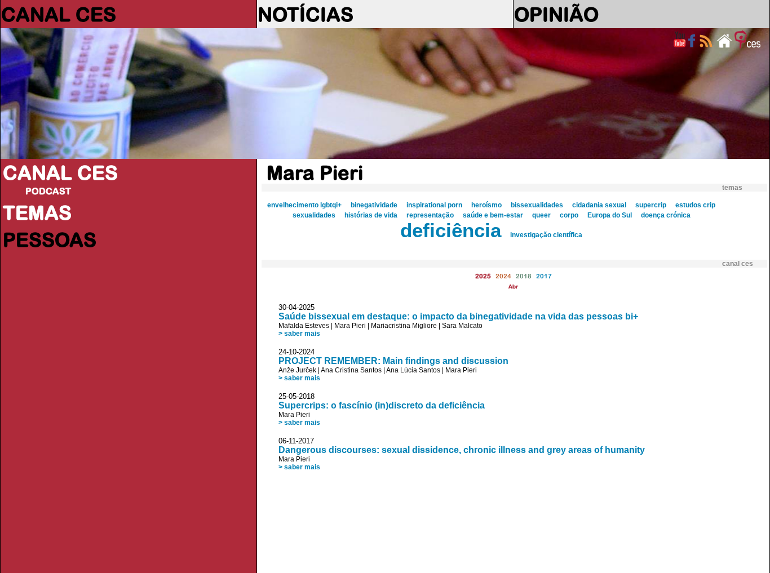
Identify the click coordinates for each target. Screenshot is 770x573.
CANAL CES (58, 14)
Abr (513, 286)
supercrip (650, 205)
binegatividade (374, 205)
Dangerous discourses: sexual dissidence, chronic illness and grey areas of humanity (461, 450)
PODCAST (48, 191)
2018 (524, 275)
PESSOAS (49, 239)
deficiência (450, 230)
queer (541, 215)
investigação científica (546, 235)
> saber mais (299, 333)
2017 (544, 275)
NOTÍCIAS (305, 14)
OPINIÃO (556, 14)
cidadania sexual (599, 205)
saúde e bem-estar (493, 215)
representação (430, 215)
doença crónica (666, 215)
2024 (503, 275)
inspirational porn (434, 205)
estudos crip (695, 205)
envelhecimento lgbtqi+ (304, 205)
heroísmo (486, 205)
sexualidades (314, 215)
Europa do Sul (609, 215)
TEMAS (37, 212)
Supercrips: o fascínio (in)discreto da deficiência (381, 405)
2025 (483, 275)
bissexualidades (537, 205)
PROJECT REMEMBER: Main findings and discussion (393, 361)
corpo (569, 215)
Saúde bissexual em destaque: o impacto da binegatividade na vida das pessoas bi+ (458, 316)
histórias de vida (370, 215)
